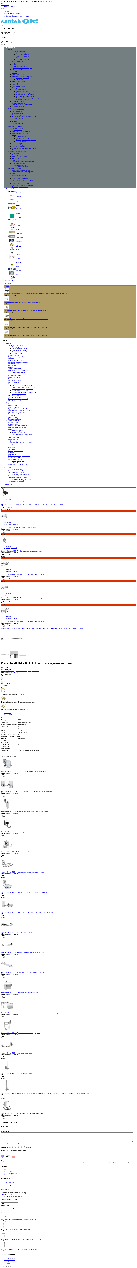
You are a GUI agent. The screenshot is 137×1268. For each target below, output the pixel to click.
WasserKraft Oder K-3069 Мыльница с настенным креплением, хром (22, 872)
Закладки (7, 1261)
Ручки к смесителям (18, 163)
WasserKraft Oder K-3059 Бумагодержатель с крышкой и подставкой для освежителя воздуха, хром (32, 1013)
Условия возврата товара (12, 1170)
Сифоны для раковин (18, 146)
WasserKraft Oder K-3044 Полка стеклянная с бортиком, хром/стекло (22, 972)
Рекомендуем (8, 484)
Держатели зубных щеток (20, 66)
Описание (7, 713)
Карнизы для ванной (22, 78)
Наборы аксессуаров (18, 86)
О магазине (8, 1171)
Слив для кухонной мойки (24, 58)
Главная (3, 628)
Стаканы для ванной (18, 103)
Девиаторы (15, 153)
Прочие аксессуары (18, 106)
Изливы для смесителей (19, 156)
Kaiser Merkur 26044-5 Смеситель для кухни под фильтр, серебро (21, 1239)
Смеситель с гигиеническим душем (23, 185)
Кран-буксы (15, 160)
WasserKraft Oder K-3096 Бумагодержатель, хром (16, 1053)
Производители (9, 1182)
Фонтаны (15, 150)
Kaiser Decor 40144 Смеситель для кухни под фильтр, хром (19, 1219)
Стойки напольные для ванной (22, 104)
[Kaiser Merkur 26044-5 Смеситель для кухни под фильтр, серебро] (4, 1237)
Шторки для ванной (22, 79)
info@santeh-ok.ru (6, 1194)
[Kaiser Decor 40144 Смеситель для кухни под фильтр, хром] (4, 1217)
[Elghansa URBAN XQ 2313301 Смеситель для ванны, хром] (4, 1247)
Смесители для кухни (19, 175)
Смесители (11, 173)
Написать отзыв (42, 676)
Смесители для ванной (19, 177)
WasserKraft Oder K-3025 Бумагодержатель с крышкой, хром (20, 992)
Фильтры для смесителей (20, 187)
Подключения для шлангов (20, 118)
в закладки (4, 685)
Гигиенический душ (18, 125)
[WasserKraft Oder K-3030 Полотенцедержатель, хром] (11, 649)
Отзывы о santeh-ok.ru (11, 1173)
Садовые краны (21, 141)
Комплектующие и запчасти (17, 151)
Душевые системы (18, 110)
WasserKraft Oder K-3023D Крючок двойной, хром (17, 852)
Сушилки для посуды (22, 59)
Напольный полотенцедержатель (26, 94)
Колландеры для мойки (23, 54)
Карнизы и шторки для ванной (22, 76)
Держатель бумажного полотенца (26, 91)
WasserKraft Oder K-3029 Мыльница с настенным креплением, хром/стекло (25, 892)
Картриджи (15, 158)
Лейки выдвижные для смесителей (23, 161)
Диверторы (15, 155)
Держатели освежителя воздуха (22, 68)
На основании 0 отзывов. (27, 676)
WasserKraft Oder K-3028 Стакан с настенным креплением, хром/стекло (23, 771)
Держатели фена (17, 69)
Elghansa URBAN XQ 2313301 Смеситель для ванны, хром (19, 1249)
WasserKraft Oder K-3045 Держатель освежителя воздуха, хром (20, 1033)
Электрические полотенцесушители (23, 172)
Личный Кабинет (10, 1258)
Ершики (14, 73)
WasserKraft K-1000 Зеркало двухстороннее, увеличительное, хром (22, 1113)
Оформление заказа (10, 16)
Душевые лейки (17, 111)
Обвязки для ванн (17, 143)
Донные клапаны (17, 128)
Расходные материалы (19, 165)
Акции (6, 1184)
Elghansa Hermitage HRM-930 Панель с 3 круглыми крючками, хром (26, 335)
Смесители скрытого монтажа (21, 183)
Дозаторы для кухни (22, 53)
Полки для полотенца (22, 99)
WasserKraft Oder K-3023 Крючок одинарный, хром (17, 832)
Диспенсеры (16, 71)
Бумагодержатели (17, 61)
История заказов (9, 1260)
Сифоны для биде (17, 145)
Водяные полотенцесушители (21, 170)
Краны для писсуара (22, 138)
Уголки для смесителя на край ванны (24, 148)
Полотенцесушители (14, 168)
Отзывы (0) (8, 714)
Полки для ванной (18, 88)
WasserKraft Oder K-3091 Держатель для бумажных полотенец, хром (22, 952)
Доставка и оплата (23, 16)
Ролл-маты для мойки (22, 56)
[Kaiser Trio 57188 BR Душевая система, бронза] (4, 1227)
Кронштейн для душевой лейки (22, 115)
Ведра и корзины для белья (20, 63)
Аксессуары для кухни (19, 51)
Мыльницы (15, 84)
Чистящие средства (22, 166)
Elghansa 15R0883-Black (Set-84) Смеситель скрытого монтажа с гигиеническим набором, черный (35, 293)
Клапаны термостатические (21, 133)
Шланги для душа (17, 123)
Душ (9, 108)
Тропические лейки (18, 120)
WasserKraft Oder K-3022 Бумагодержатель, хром (16, 932)
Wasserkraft (14, 672)
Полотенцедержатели (19, 89)
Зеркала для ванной (18, 74)
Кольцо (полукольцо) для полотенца (27, 93)
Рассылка (7, 1263)
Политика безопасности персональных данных (19, 1175)
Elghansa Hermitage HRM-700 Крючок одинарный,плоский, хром (25, 310)
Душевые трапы (17, 130)
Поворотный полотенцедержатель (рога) (29, 98)
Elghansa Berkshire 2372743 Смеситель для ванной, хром (22, 302)
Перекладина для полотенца (25, 96)
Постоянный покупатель (12, 13)
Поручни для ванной (18, 101)
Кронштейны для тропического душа (24, 116)
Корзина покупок (10, 15)
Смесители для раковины (20, 178)
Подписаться (5, 1205)
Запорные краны (21, 136)
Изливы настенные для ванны (21, 131)
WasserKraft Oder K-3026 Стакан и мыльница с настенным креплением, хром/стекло (27, 912)
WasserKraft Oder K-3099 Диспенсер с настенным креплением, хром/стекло (25, 811)
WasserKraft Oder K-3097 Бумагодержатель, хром (16, 1073)
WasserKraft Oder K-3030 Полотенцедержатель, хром (67, 628)
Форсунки (15, 121)
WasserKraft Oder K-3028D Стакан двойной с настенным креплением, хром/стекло (27, 791)
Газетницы (15, 64)
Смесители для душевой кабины (22, 180)
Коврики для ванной (18, 81)
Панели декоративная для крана (26, 140)
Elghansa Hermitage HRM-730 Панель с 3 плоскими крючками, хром (26, 319)
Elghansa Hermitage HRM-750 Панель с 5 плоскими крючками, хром (26, 327)
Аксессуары (12, 49)
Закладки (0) (8, 11)
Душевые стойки (17, 113)
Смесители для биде (18, 182)
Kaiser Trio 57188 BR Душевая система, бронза (15, 1229)
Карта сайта (8, 1185)
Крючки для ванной (18, 83)
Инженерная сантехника (16, 126)
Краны (14, 135)
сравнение (4, 687)
